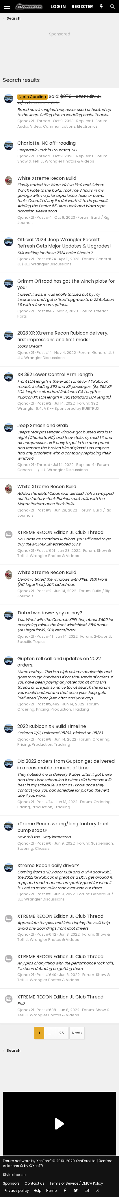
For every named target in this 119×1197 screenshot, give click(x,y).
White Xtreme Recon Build (46, 178)
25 (61, 1033)
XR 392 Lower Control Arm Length (55, 374)
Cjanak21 (25, 121)
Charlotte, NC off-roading (46, 143)
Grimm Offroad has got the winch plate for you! (66, 284)
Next (76, 1033)
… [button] (49, 1033)
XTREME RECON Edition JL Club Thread (60, 532)
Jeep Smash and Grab (42, 425)
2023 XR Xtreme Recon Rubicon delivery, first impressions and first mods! (62, 336)
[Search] (112, 6)
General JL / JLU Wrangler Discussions (64, 261)
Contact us (34, 1183)
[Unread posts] (101, 6)
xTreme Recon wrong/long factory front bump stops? (63, 826)
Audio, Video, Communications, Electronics (57, 126)
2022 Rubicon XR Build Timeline (51, 726)
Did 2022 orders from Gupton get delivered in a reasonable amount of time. (66, 764)
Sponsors (11, 1183)
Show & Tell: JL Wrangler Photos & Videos (55, 161)
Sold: (59, 99)
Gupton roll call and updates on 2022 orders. (59, 661)
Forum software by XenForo (49, 1160)
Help (37, 1190)
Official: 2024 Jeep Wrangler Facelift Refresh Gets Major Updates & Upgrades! (64, 242)
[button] (7, 6)
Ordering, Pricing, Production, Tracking (53, 709)
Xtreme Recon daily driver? (48, 865)
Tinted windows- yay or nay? (49, 612)
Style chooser (15, 1174)
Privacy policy (17, 1190)
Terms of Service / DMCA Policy (76, 1183)
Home (51, 1190)
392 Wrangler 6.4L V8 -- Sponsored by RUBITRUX (58, 406)
